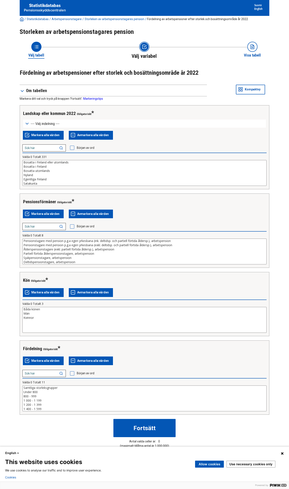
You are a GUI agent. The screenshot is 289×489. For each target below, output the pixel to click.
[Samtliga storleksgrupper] (144, 388)
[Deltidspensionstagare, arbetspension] (144, 262)
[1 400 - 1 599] (144, 409)
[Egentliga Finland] (144, 179)
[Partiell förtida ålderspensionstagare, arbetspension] (144, 253)
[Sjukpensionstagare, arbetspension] (144, 258)
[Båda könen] (144, 309)
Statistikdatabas (38, 19)
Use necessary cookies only (250, 464)
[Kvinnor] (144, 318)
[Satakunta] (144, 183)
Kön (26, 280)
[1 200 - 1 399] (144, 405)
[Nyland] (144, 175)
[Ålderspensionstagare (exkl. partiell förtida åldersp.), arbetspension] (144, 249)
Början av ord (85, 147)
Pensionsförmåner (39, 201)
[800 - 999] (144, 396)
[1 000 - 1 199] (144, 400)
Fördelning (32, 348)
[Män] (144, 313)
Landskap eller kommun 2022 (49, 113)
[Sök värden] (61, 148)
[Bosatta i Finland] (144, 166)
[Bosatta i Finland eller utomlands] (144, 162)
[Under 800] (144, 392)
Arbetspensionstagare (67, 19)
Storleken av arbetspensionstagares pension (114, 19)
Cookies (10, 477)
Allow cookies (209, 464)
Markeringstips (93, 98)
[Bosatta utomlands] (144, 171)
